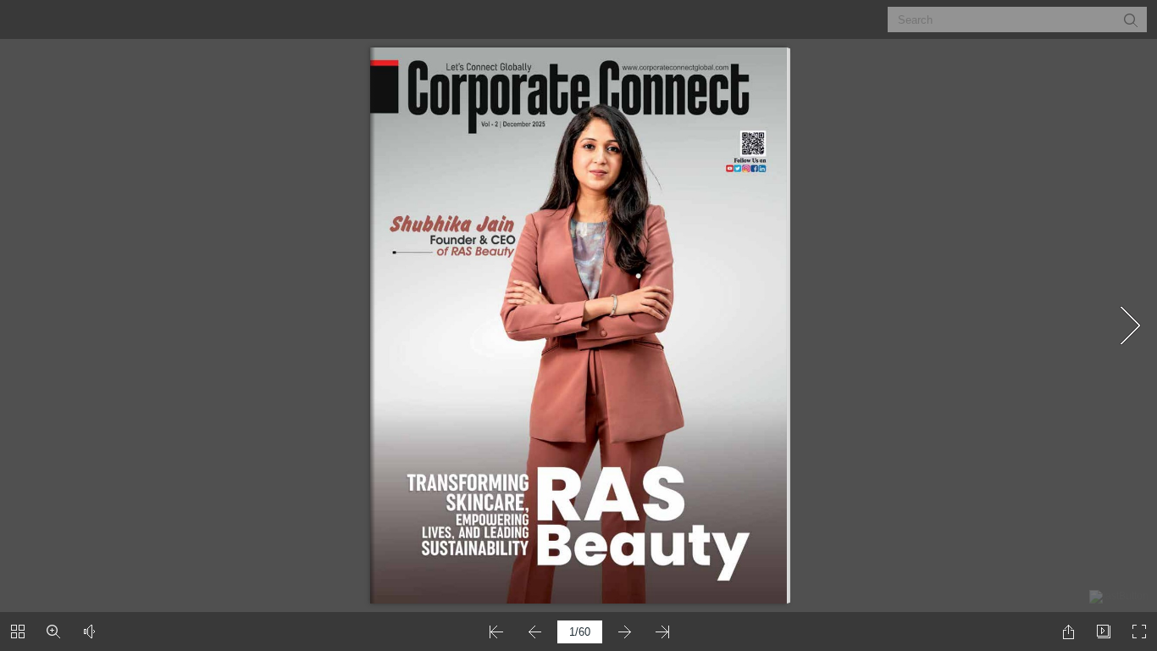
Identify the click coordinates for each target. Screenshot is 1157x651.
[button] (1130, 19)
